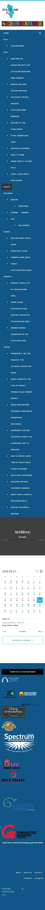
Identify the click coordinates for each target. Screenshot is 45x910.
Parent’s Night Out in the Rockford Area (20, 289)
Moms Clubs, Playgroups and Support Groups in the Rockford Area (20, 312)
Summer (25, 212)
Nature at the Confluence (18, 126)
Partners (38, 873)
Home (6, 33)
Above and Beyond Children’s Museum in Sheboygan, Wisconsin (21, 414)
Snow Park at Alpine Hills (21, 164)
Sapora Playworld (20, 148)
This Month (22, 631)
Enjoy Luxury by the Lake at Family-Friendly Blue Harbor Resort (21, 388)
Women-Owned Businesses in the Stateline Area (19, 334)
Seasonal (8, 193)
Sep (40, 631)
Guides (6, 232)
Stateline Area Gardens (18, 113)
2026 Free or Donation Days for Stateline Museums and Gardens (20, 68)
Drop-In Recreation (10, 625)
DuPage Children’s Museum (20, 510)
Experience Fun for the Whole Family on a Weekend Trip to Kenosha (21, 440)
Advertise (28, 873)
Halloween (23, 225)
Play (5, 39)
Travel (6, 347)
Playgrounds (17, 46)
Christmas (23, 206)
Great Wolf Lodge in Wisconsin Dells (21, 497)
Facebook (28, 878)
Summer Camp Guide (20, 257)
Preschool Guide (19, 251)
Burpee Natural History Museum (19, 87)
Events (6, 187)
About (18, 873)
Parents (7, 276)
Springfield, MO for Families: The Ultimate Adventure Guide (21, 363)
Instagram (38, 878)
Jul (5, 631)
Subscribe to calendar (21, 640)
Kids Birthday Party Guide (21, 241)
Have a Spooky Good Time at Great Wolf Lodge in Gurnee (21, 462)
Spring (14, 212)
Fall (13, 219)
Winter (14, 200)
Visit (5, 52)
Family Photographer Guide (21, 267)
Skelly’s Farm (17, 155)
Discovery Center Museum (19, 100)
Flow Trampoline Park (19, 138)
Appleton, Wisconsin (21, 475)
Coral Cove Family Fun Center (20, 177)
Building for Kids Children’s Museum (20, 485)
